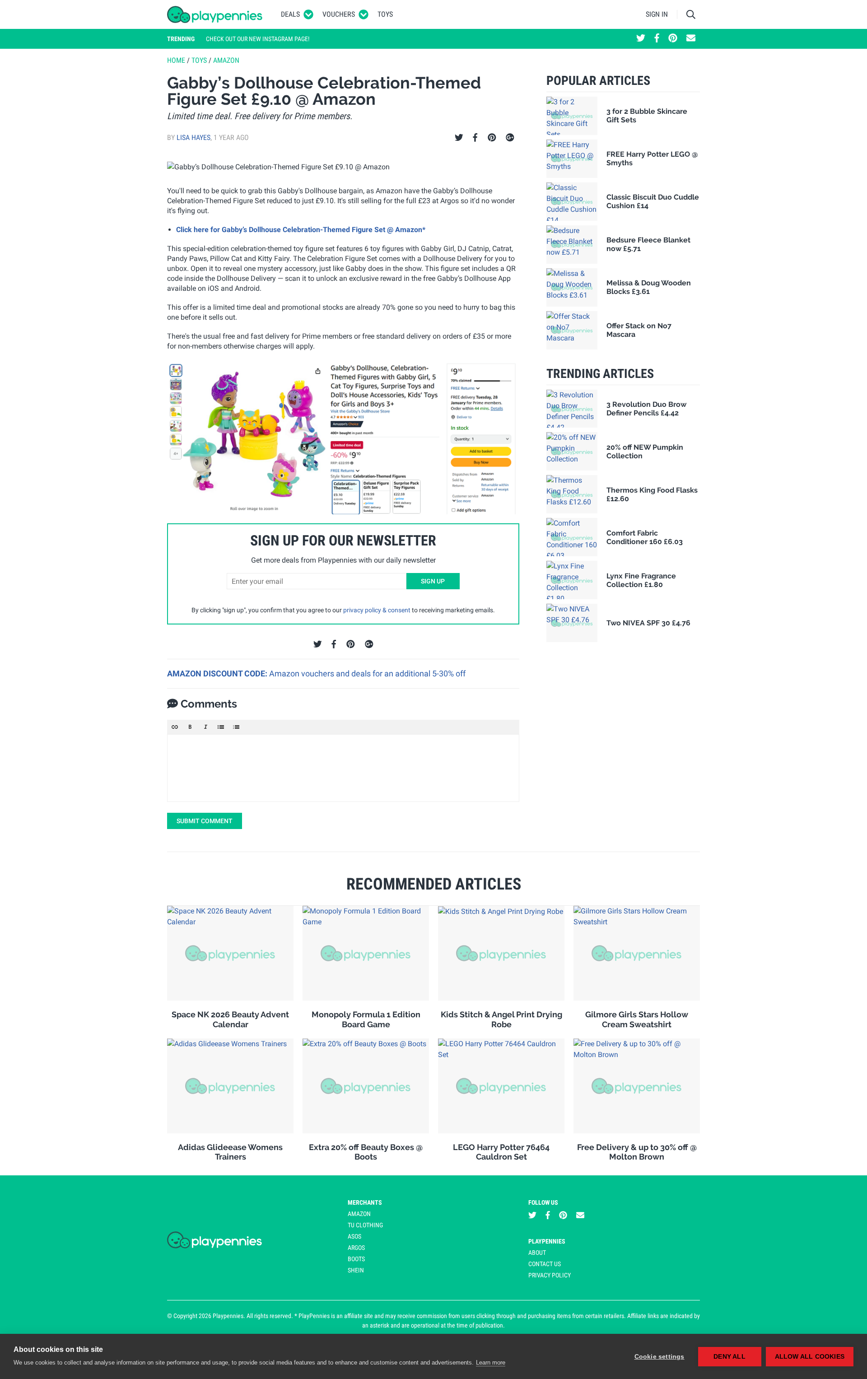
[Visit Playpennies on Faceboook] (657, 38)
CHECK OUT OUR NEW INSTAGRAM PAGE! (257, 38)
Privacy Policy (549, 1275)
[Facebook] (475, 137)
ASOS (354, 1236)
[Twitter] (459, 137)
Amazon (226, 60)
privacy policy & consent (376, 610)
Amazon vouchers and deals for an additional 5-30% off (367, 673)
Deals (290, 14)
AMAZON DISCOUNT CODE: (218, 673)
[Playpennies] (215, 14)
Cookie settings (659, 1356)
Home (176, 60)
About (537, 1252)
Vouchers (338, 14)
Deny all (729, 1356)
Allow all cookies (809, 1356)
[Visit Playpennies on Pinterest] (673, 38)
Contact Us (544, 1263)
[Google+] (510, 137)
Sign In (657, 14)
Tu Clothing (365, 1225)
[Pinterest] (492, 137)
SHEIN (356, 1270)
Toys (385, 14)
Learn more (490, 1362)
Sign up (433, 581)
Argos (356, 1247)
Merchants (365, 1202)
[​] (343, 768)
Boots (356, 1259)
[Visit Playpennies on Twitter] (641, 38)
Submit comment (205, 821)
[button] (174, 727)
